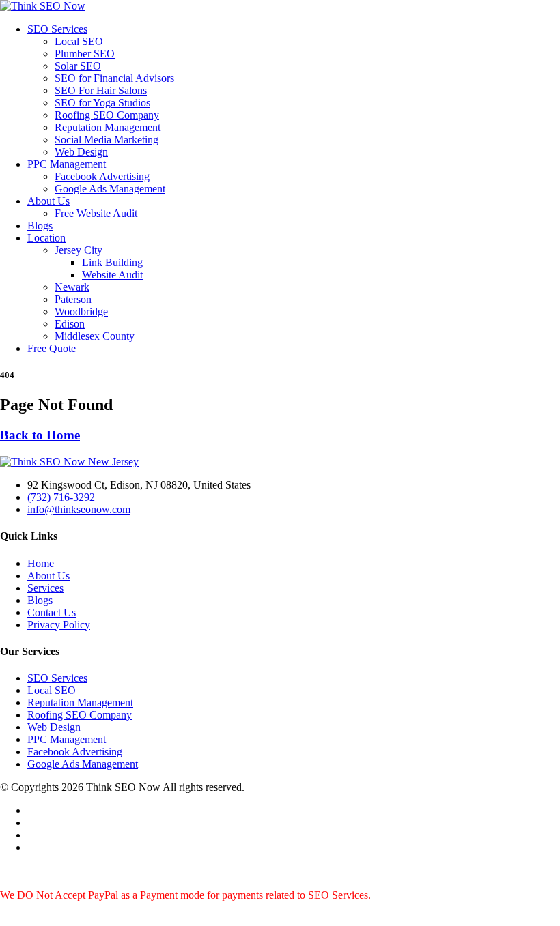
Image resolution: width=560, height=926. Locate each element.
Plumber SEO (85, 53)
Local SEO (79, 41)
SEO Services (57, 29)
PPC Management (66, 164)
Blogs (40, 225)
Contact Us (51, 612)
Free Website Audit (96, 213)
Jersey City (78, 250)
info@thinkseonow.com (78, 509)
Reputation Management (107, 127)
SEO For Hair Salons (101, 90)
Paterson (73, 299)
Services (45, 588)
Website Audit (112, 274)
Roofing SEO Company (107, 115)
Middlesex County (95, 336)
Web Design (81, 152)
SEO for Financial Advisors (114, 78)
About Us (48, 201)
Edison (70, 324)
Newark (72, 287)
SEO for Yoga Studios (102, 102)
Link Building (112, 262)
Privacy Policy (58, 625)
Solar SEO (78, 66)
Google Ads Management (110, 188)
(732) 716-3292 (61, 497)
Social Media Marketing (106, 139)
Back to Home (40, 435)
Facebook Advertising (102, 176)
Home (40, 563)
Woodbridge (81, 311)
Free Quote (51, 348)
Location (46, 238)
